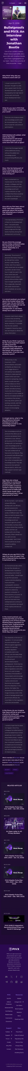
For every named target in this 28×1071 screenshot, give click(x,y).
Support (7, 1035)
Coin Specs (19, 1005)
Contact (9, 1049)
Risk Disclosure (19, 1049)
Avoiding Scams (19, 1052)
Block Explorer (19, 1009)
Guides (9, 1042)
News (19, 1015)
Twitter (10, 762)
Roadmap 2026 (19, 1019)
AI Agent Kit (18, 1002)
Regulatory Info (19, 1038)
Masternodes (8, 1014)
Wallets (19, 998)
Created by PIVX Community (14, 1066)
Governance (9, 1018)
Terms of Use (19, 1042)
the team (17, 757)
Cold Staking (8, 1011)
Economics (9, 1021)
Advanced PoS (9, 1007)
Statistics (19, 1012)
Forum (8, 1038)
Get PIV (9, 998)
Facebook (16, 762)
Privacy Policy (19, 1045)
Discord (17, 765)
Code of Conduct (19, 1035)
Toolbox (8, 1032)
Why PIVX (8, 1045)
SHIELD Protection (9, 1003)
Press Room (19, 1032)
